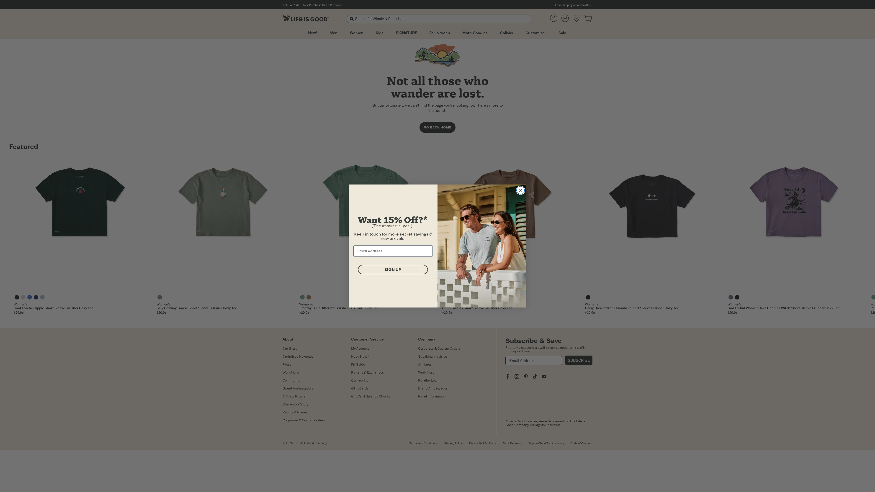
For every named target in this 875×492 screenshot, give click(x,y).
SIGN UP (393, 269)
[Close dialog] (521, 190)
